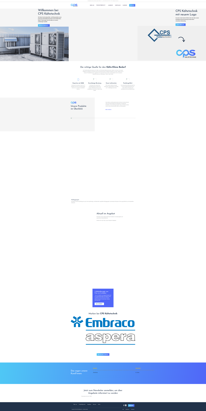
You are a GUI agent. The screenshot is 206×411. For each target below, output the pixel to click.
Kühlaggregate (75, 199)
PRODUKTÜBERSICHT (100, 5)
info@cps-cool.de (115, 0)
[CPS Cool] (74, 5)
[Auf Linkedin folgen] (125, 405)
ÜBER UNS (92, 5)
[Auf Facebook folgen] (124, 405)
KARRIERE (125, 5)
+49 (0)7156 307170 (106, 0)
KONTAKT (132, 5)
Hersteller (117, 5)
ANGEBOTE (110, 5)
